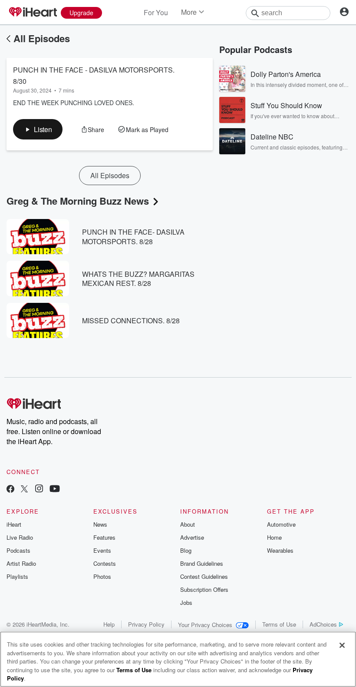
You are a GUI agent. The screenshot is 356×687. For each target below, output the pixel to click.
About (187, 524)
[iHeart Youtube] (54, 490)
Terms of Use (279, 624)
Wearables (280, 550)
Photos (102, 576)
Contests (104, 563)
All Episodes (41, 38)
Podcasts (18, 550)
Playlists (17, 576)
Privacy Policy (146, 624)
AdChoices (323, 624)
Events (102, 550)
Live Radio (20, 537)
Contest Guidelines (204, 576)
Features (104, 537)
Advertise (192, 537)
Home (274, 537)
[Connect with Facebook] (10, 490)
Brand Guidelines (201, 563)
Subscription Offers (204, 589)
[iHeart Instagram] (39, 490)
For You (156, 12)
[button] (38, 129)
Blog (185, 550)
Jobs (186, 602)
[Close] (342, 645)
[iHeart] (33, 12)
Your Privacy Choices (205, 625)
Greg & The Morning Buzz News (78, 201)
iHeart (14, 524)
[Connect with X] (24, 490)
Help (109, 624)
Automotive (281, 524)
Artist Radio (21, 563)
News (100, 524)
